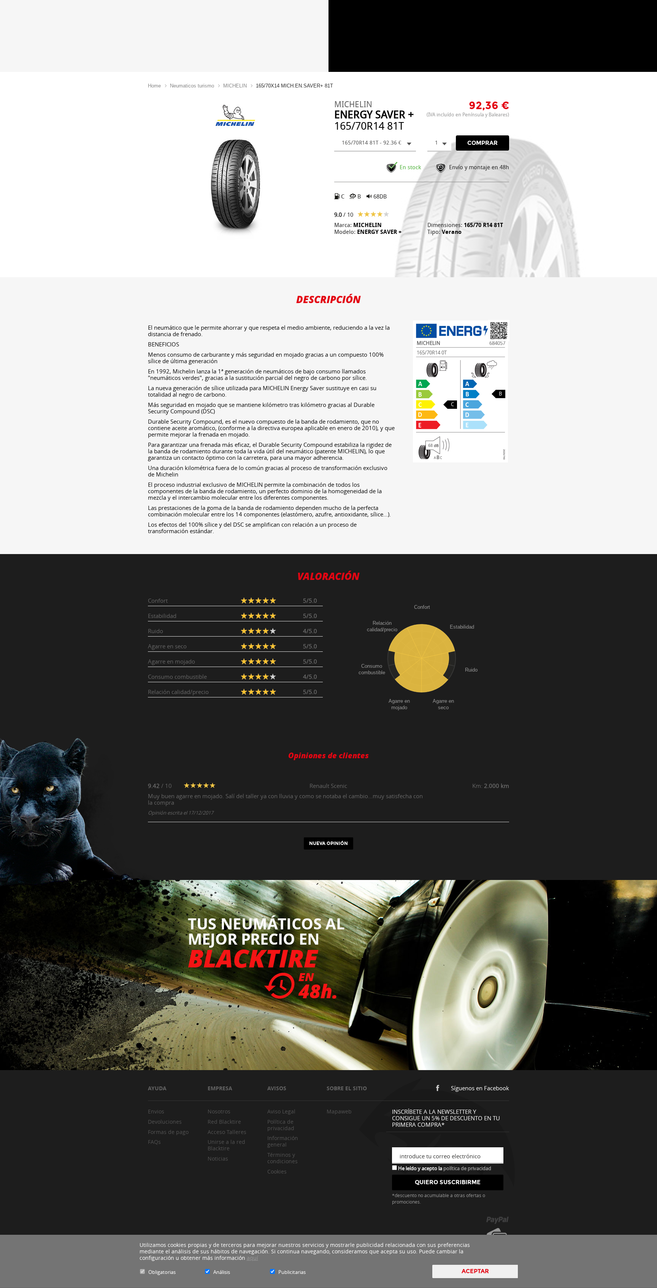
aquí (252, 1257)
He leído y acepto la (444, 1168)
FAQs (154, 1141)
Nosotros (219, 1111)
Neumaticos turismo (192, 86)
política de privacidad (467, 1168)
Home (154, 86)
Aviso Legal (281, 1111)
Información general (282, 1141)
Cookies (277, 1171)
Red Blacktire (224, 1121)
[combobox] (375, 143)
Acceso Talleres (227, 1132)
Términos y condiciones (282, 1158)
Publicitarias (292, 1272)
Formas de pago (168, 1132)
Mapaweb (339, 1111)
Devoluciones (165, 1121)
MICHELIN (235, 86)
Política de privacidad (280, 1125)
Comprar (482, 143)
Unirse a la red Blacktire (226, 1145)
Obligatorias (162, 1272)
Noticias (218, 1158)
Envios (156, 1111)
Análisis (221, 1272)
